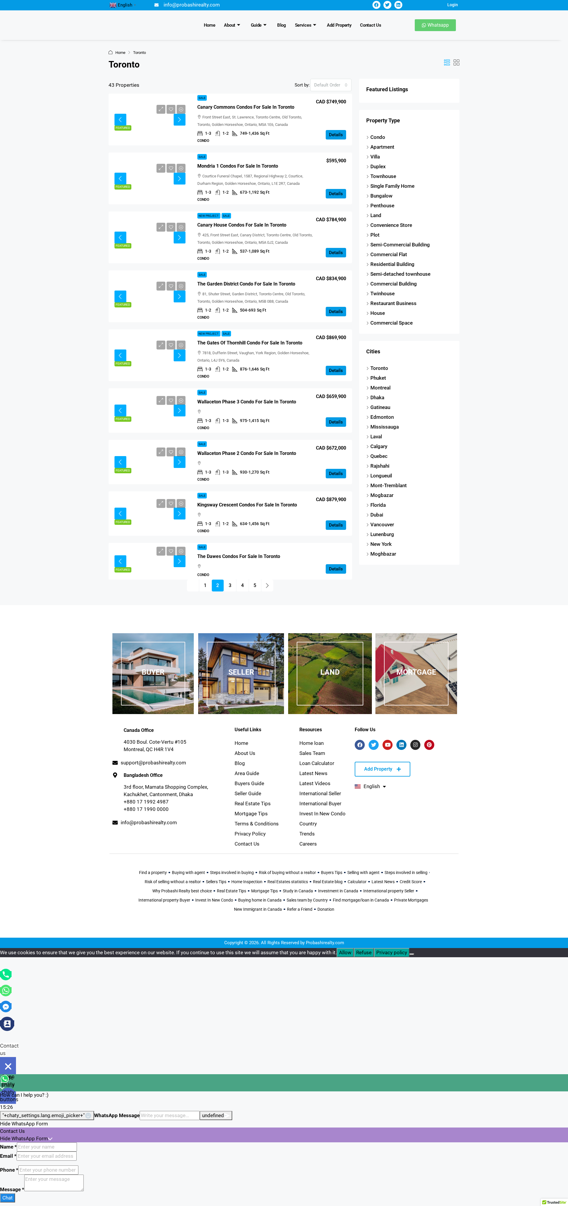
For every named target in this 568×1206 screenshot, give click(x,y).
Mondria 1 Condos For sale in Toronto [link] (237, 166)
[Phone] (6, 974)
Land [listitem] (375, 215)
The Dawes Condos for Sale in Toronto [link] (238, 556)
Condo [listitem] (377, 137)
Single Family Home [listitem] (392, 186)
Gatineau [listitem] (380, 407)
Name (8, 1147)
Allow (345, 952)
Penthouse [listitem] (382, 206)
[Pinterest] (429, 745)
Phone (9, 1170)
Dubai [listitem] (376, 515)
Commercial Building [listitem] (393, 284)
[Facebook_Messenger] (6, 1006)
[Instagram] (415, 745)
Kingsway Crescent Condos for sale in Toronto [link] (247, 505)
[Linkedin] (398, 5)
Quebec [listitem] (379, 456)
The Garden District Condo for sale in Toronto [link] (246, 284)
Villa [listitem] (375, 157)
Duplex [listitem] (378, 166)
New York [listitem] (381, 544)
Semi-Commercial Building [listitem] (400, 245)
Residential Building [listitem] (392, 264)
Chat (7, 1198)
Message (12, 1189)
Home (209, 25)
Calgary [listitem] (378, 446)
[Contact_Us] (7, 1023)
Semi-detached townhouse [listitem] (400, 274)
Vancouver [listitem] (382, 524)
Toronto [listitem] (379, 368)
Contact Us (370, 25)
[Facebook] (376, 5)
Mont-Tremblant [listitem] (388, 485)
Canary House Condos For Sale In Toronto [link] (241, 225)
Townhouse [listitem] (383, 176)
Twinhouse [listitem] (382, 293)
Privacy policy (391, 952)
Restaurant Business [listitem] (393, 303)
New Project (209, 215)
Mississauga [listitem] (384, 427)
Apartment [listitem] (382, 147)
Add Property (339, 25)
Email (8, 1156)
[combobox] (330, 85)
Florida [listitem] (378, 505)
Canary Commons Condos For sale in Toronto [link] (245, 107)
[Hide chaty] (8, 1066)
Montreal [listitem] (380, 388)
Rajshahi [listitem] (379, 466)
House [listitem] (377, 313)
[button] (447, 62)
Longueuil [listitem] (381, 476)
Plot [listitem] (375, 235)
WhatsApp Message (117, 1115)
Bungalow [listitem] (381, 196)
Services (303, 25)
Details (336, 134)
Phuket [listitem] (378, 378)
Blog (281, 25)
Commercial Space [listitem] (391, 323)
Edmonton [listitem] (382, 417)
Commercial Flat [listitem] (388, 254)
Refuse (364, 952)
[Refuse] (411, 954)
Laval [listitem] (376, 437)
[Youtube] (388, 745)
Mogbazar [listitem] (381, 495)
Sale (202, 98)
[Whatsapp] (6, 990)
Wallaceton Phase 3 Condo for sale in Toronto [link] (246, 402)
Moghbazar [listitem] (383, 554)
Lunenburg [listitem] (382, 534)
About (229, 25)
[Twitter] (387, 5)
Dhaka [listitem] (377, 397)
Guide (256, 25)
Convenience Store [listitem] (391, 225)
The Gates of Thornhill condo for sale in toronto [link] (249, 343)
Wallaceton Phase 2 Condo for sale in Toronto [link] (246, 453)
